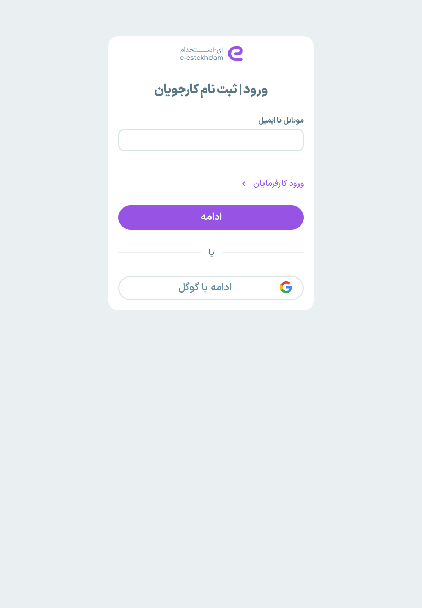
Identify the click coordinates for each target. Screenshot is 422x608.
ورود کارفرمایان (278, 184)
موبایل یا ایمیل (281, 121)
